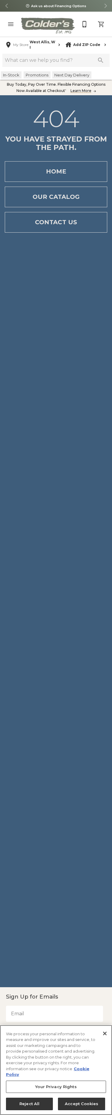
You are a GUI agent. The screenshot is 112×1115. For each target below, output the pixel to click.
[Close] (104, 1033)
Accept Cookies (81, 1104)
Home (56, 171)
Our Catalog (56, 196)
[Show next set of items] (105, 6)
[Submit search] (100, 60)
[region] (56, 1070)
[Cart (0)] (101, 24)
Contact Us (56, 222)
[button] (11, 24)
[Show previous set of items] (6, 6)
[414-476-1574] (84, 24)
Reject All (30, 1104)
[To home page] (47, 25)
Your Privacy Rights (56, 1087)
